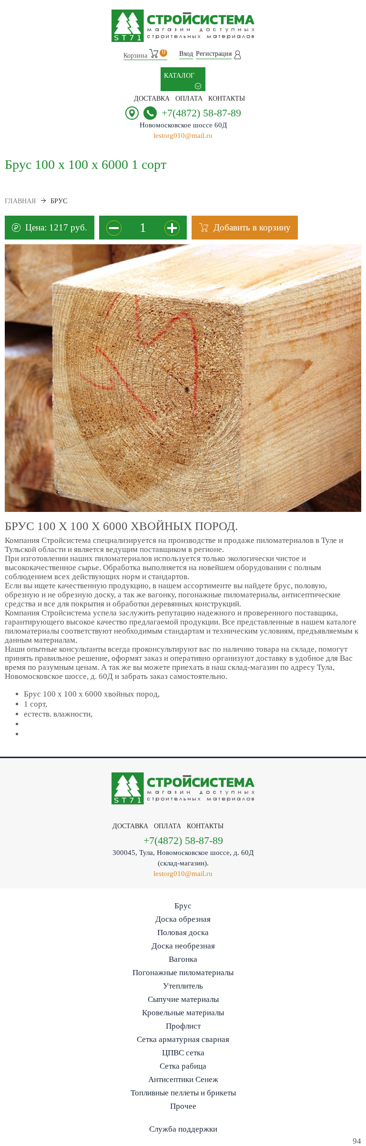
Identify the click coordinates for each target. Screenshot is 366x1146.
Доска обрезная (183, 919)
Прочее (183, 1106)
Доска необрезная (183, 945)
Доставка (152, 98)
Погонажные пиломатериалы (183, 972)
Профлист (183, 1026)
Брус (183, 905)
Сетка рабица (183, 1066)
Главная (20, 201)
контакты (226, 98)
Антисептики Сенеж (183, 1079)
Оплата (189, 98)
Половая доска (183, 932)
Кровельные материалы (183, 1012)
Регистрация (214, 53)
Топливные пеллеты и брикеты (183, 1092)
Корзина (144, 54)
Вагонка (183, 959)
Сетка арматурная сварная (183, 1039)
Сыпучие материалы (183, 999)
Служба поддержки (183, 1129)
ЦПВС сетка (183, 1052)
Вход (186, 53)
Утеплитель (183, 985)
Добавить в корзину (252, 227)
